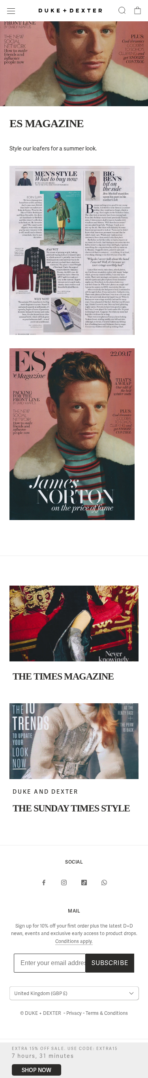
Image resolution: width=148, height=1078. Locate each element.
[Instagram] (63, 882)
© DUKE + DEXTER (41, 1013)
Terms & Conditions (107, 1013)
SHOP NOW (36, 1070)
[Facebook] (43, 882)
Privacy (74, 1013)
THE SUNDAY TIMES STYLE (71, 808)
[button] (122, 10)
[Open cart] (137, 11)
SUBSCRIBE (110, 963)
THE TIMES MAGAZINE (63, 676)
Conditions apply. (74, 941)
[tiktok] (84, 882)
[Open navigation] (11, 10)
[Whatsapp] (104, 882)
